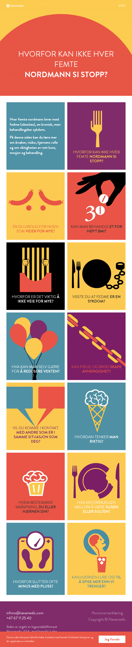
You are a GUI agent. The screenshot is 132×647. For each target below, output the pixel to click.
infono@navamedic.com (24, 612)
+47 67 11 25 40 (18, 618)
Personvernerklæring (107, 613)
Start (122, 6)
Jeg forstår (112, 639)
